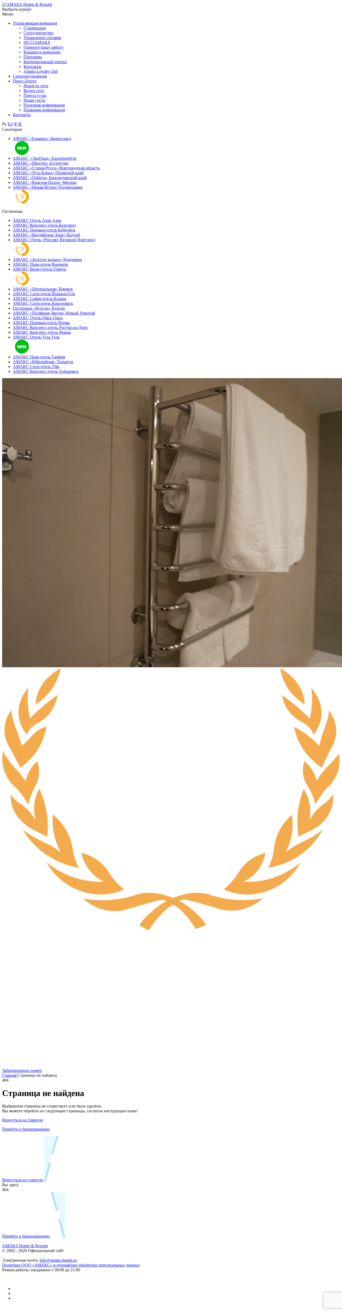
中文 (18, 124)
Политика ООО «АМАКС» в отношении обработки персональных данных (71, 1265)
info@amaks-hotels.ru (58, 1260)
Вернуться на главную (22, 1120)
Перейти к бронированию (26, 1129)
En (10, 124)
